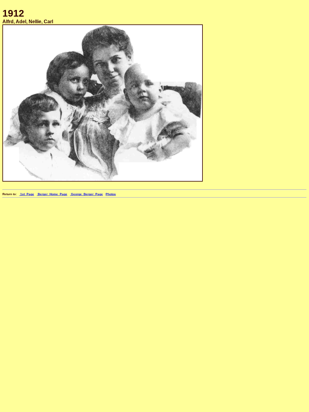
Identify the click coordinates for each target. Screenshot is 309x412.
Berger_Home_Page (52, 194)
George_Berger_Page (86, 194)
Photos (111, 194)
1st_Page (26, 194)
